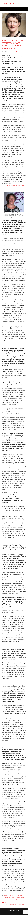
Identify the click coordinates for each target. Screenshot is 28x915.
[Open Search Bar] (24, 3)
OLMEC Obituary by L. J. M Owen (14, 905)
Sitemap (18, 910)
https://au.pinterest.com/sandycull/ (13, 185)
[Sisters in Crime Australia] (4, 4)
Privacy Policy (11, 910)
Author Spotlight (9, 895)
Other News (18, 895)
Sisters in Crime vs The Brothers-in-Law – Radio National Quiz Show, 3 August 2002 (13, 900)
